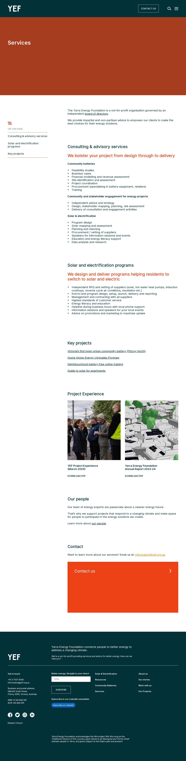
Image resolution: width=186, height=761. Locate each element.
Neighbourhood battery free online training (95, 364)
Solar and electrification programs (23, 145)
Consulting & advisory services (27, 136)
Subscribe (61, 690)
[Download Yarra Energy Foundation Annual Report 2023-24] (151, 430)
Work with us (145, 685)
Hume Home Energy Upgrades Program (93, 357)
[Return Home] (56, 9)
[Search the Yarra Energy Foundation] (169, 8)
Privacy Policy (15, 723)
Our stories (144, 679)
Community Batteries (105, 685)
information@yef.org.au (19, 682)
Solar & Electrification (106, 673)
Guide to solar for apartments (87, 370)
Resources (100, 679)
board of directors (96, 113)
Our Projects (144, 691)
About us (143, 673)
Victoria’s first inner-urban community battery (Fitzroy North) (107, 351)
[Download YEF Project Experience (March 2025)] (94, 430)
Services (99, 691)
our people (99, 523)
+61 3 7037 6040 (16, 679)
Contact (148, 8)
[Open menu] (176, 8)
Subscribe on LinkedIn (63, 705)
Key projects (16, 153)
